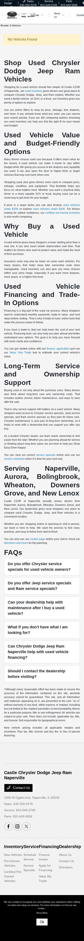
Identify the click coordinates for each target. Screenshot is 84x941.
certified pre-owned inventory (62, 212)
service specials (45, 454)
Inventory (13, 846)
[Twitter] (26, 826)
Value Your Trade (20, 352)
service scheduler (14, 458)
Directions (66, 867)
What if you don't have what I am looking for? (38, 630)
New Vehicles (13, 854)
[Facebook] (8, 826)
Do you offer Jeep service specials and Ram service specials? (39, 586)
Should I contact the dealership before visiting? (36, 674)
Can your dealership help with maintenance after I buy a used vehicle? (36, 608)
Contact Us (21, 788)
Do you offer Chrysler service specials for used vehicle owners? (39, 567)
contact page (37, 539)
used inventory (33, 91)
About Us (65, 854)
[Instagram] (17, 826)
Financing (49, 846)
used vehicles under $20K (49, 208)
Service (31, 846)
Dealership (70, 846)
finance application (58, 348)
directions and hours (16, 542)
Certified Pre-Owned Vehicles (13, 876)
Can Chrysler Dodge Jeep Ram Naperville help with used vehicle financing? (38, 652)
